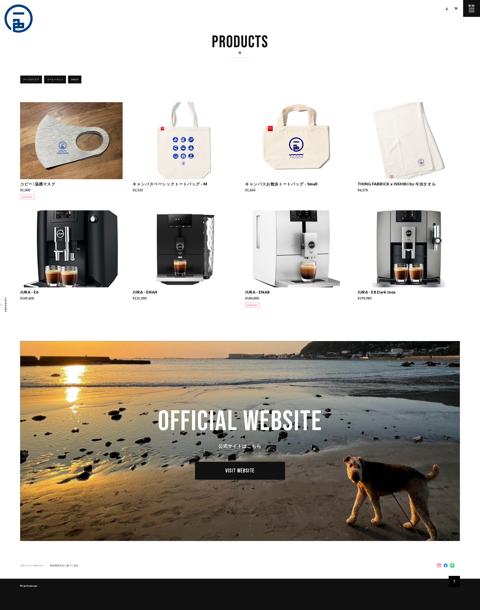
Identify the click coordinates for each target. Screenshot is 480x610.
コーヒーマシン (55, 79)
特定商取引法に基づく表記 (64, 565)
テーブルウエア (31, 79)
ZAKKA (75, 79)
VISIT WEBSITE (240, 470)
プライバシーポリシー (32, 565)
